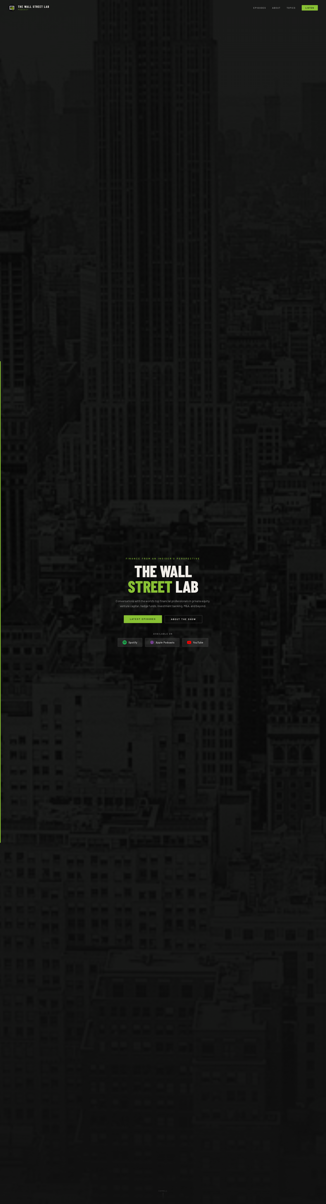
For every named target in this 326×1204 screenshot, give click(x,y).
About (276, 7)
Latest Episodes (143, 619)
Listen (309, 8)
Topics (291, 7)
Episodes (259, 7)
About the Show (183, 619)
